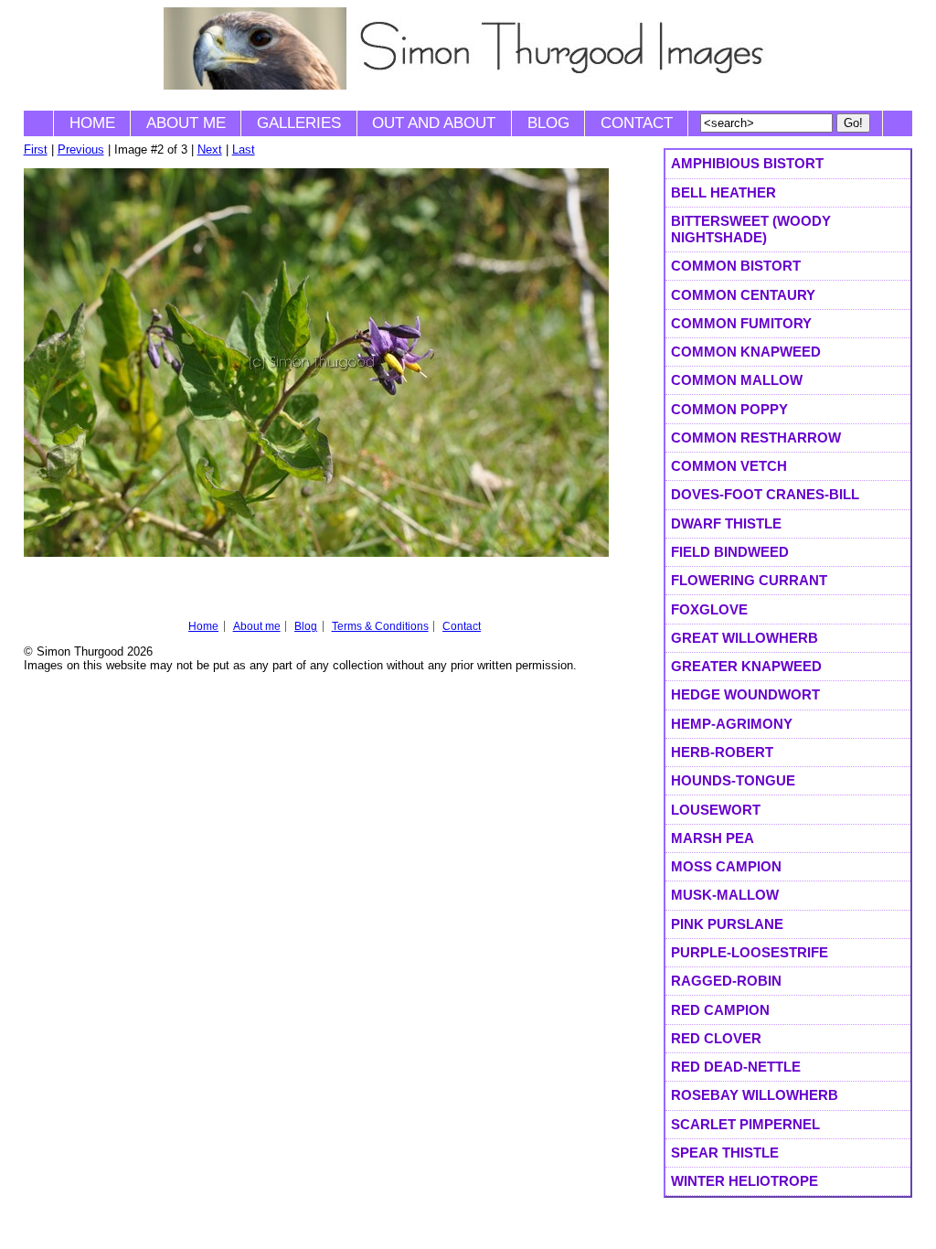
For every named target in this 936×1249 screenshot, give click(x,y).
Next (209, 149)
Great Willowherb (744, 638)
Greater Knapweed (746, 666)
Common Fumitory (741, 323)
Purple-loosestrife (749, 952)
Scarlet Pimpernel (745, 1124)
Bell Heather (723, 192)
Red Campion (720, 1010)
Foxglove (709, 609)
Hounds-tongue (733, 780)
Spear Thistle (725, 1152)
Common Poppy (729, 409)
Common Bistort (736, 265)
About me (186, 123)
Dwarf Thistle (726, 523)
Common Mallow (737, 380)
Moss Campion (726, 866)
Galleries (299, 123)
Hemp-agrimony (731, 723)
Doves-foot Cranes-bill (765, 494)
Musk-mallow (725, 894)
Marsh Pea (712, 838)
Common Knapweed (746, 351)
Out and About (433, 123)
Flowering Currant (749, 580)
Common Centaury (743, 295)
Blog (548, 123)
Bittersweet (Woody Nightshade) (751, 229)
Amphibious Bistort (747, 163)
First (36, 149)
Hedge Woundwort (745, 694)
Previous (81, 149)
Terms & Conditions (380, 626)
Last (243, 149)
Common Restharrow (756, 437)
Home (92, 123)
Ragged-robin (726, 980)
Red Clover (716, 1038)
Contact (637, 123)
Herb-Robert (722, 752)
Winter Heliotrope (744, 1181)
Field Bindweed (730, 552)
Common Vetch (729, 466)
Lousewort (715, 809)
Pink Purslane (727, 924)
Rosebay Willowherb (754, 1095)
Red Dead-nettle (736, 1066)
